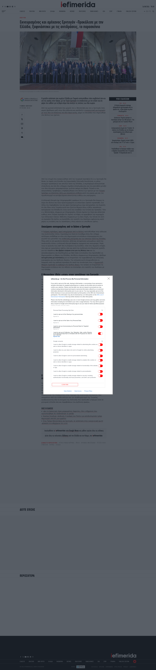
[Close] (109, 279)
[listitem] (78, 310)
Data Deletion (68, 391)
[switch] (100, 314)
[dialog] (78, 335)
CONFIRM (65, 384)
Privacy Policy (88, 391)
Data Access (78, 391)
